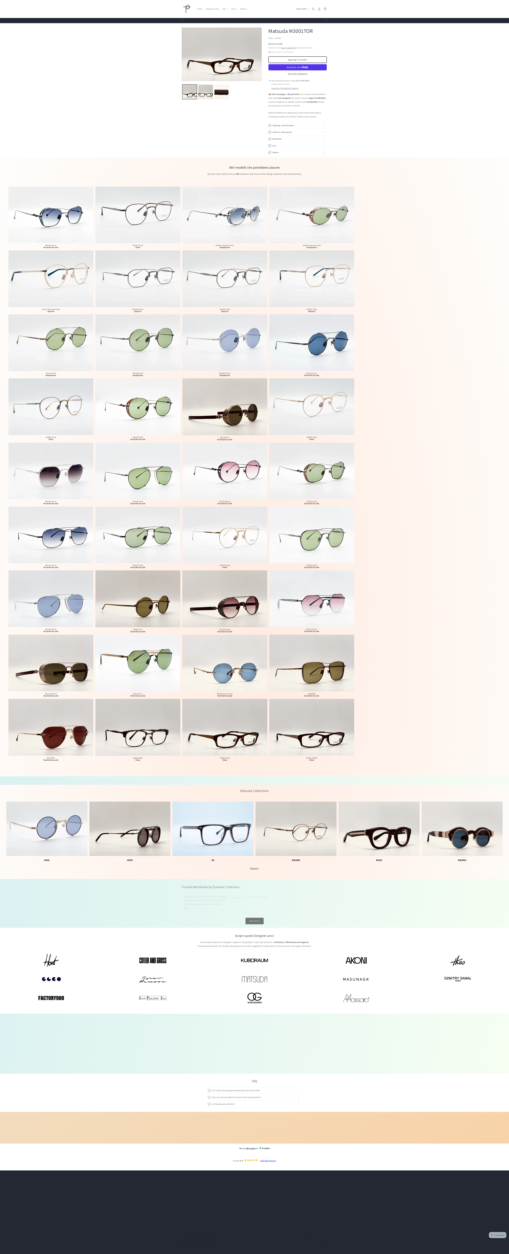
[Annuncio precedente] (182, 20)
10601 (47, 860)
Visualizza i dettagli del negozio (284, 88)
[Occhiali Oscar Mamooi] (152, 979)
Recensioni (254, 919)
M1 (213, 860)
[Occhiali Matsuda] (254, 979)
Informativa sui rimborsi (222, 1248)
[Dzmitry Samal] (457, 979)
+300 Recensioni (268, 1160)
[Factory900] (51, 998)
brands (269, 1063)
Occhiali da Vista (225, 1197)
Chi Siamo (295, 1183)
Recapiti (304, 1248)
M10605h (462, 860)
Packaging (259, 1192)
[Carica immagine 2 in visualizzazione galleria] (205, 91)
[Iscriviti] (275, 1133)
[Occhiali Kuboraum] (254, 960)
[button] (225, 9)
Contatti (295, 1187)
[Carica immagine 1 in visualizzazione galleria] (189, 91)
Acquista (222, 1183)
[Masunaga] (356, 979)
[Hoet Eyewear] (51, 960)
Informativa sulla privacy (242, 1248)
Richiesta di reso (298, 1206)
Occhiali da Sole (225, 1192)
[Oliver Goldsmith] (254, 998)
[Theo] (457, 960)
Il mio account (261, 1187)
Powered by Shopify (204, 1248)
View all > (254, 868)
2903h (130, 860)
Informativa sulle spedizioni (289, 1248)
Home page (259, 1183)
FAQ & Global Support (300, 1201)
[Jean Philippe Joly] (152, 998)
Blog (257, 1201)
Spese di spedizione (288, 48)
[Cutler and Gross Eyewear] (152, 960)
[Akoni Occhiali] (356, 960)
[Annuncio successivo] (326, 20)
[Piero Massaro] (356, 998)
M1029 (379, 860)
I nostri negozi (297, 1192)
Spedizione (259, 1197)
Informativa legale (316, 1248)
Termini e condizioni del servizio (265, 1248)
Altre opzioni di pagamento (297, 74)
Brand (220, 1187)
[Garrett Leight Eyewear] (51, 979)
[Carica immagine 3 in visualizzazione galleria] (221, 91)
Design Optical (192, 1248)
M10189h (296, 860)
